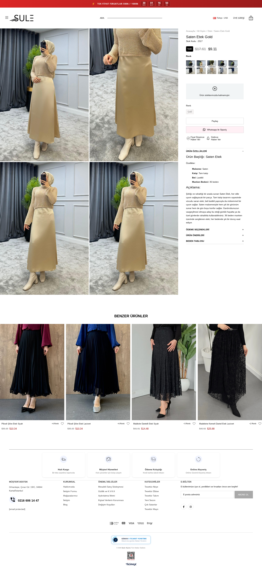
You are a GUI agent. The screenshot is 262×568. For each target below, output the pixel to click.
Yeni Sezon (150, 500)
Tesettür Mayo (151, 509)
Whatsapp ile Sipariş (217, 129)
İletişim (66, 500)
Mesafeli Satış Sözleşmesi (110, 487)
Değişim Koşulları (106, 504)
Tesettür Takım (152, 495)
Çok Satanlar (151, 504)
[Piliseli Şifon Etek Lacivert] (98, 372)
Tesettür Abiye (151, 487)
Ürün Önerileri (195, 235)
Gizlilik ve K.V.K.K (106, 491)
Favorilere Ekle (62, 423)
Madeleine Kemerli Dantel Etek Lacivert (216, 424)
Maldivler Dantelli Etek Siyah (146, 424)
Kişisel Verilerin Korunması (111, 500)
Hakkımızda (69, 487)
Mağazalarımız (70, 495)
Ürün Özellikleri (196, 151)
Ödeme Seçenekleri (197, 229)
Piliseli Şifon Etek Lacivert (79, 424)
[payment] (131, 523)
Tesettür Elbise (152, 491)
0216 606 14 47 (28, 500)
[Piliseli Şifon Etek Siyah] (32, 372)
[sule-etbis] (131, 556)
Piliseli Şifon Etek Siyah (12, 424)
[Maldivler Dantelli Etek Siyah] (164, 372)
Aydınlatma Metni (106, 495)
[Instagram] (190, 507)
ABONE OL (243, 494)
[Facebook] (183, 507)
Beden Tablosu (195, 241)
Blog (65, 504)
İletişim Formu (70, 491)
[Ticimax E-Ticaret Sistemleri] (131, 564)
